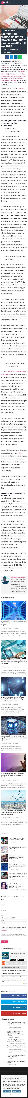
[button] (26, 2)
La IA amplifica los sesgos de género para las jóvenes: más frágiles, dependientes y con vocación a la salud (16, 885)
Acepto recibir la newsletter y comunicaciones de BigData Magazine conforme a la (13, 929)
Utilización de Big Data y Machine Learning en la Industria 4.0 (15, 1040)
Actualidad (13, 869)
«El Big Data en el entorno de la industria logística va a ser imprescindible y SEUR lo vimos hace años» (15, 1033)
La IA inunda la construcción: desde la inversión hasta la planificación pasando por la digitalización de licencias (18, 875)
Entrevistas (16, 1037)
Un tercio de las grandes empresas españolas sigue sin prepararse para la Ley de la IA (14, 738)
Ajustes (5, 1094)
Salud (10, 1052)
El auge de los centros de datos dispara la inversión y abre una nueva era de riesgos (14, 623)
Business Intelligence (18, 1027)
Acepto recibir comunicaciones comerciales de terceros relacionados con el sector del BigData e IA (13, 934)
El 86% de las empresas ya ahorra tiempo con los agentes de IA (17, 839)
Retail (19, 1029)
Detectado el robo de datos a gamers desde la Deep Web (16, 1056)
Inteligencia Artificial (21, 889)
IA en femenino (14, 889)
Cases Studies (12, 1051)
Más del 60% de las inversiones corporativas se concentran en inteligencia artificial (17, 857)
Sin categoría (9, 30)
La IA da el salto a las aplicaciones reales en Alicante (17, 847)
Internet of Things (21, 1043)
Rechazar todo (16, 1091)
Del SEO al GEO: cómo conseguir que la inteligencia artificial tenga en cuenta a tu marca (14, 661)
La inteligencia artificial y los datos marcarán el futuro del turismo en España (12, 775)
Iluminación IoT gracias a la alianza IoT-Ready (16, 1062)
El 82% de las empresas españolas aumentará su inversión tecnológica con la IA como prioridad (13, 699)
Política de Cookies (14, 1088)
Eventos (13, 841)
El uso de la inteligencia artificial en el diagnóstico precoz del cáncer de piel (16, 1046)
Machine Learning (22, 1051)
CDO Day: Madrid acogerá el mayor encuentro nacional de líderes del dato (18, 866)
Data (17, 1051)
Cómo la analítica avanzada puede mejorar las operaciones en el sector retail (16, 1024)
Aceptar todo (7, 1091)
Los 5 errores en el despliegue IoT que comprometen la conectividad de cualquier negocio (13, 812)
